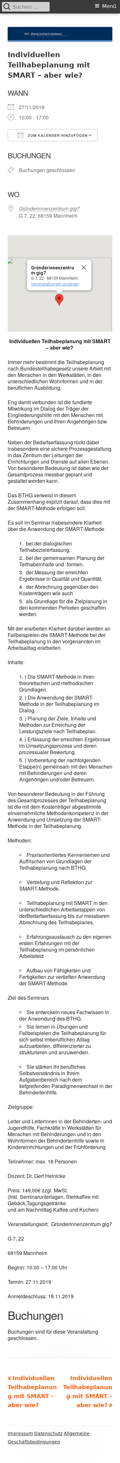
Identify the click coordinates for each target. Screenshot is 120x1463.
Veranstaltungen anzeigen (55, 284)
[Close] (83, 267)
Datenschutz (48, 1433)
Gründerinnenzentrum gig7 (49, 208)
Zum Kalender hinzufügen (57, 135)
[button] (59, 300)
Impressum (20, 1433)
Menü (109, 6)
